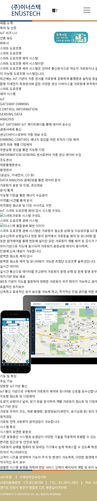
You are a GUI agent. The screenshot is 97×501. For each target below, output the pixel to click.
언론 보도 (6, 38)
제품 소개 (6, 23)
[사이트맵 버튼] (87, 10)
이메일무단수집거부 (33, 477)
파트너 (4, 43)
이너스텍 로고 (26, 10)
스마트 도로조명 (10, 53)
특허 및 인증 (8, 28)
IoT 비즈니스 (9, 33)
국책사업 (71, 37)
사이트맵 (6, 477)
